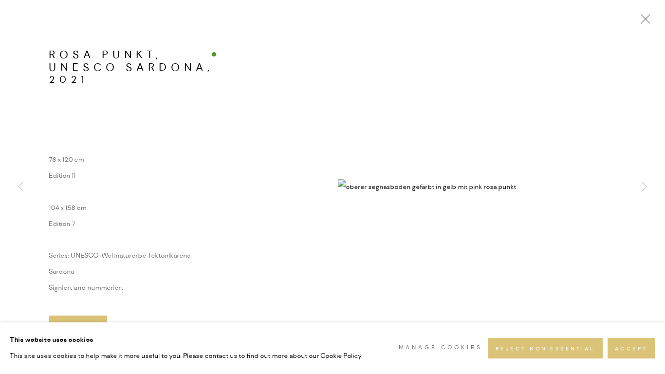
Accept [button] (631, 348)
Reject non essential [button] (545, 348)
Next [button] (644, 187)
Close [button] (643, 22)
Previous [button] (21, 187)
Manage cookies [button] (440, 348)
